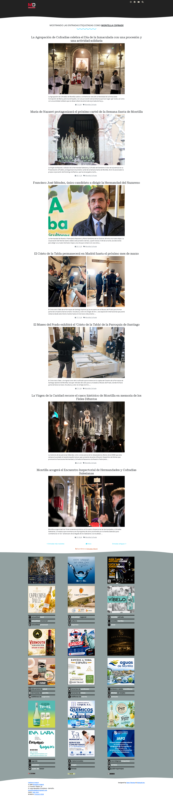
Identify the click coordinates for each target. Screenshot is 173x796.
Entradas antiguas (118, 544)
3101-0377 (36, 792)
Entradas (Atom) (92, 549)
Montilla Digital (38, 784)
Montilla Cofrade (90, 105)
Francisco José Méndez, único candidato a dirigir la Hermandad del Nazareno (86, 182)
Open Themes (130, 782)
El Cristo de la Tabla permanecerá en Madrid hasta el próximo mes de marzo (86, 253)
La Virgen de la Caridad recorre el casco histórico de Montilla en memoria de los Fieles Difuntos (86, 397)
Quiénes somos (33, 782)
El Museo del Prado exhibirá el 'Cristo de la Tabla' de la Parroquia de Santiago (87, 324)
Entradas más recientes (56, 544)
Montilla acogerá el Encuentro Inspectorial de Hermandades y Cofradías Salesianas (86, 471)
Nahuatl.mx (141, 782)
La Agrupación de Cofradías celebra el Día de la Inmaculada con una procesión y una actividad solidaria (86, 39)
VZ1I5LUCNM (39, 794)
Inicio (89, 544)
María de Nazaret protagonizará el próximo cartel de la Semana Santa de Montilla (86, 111)
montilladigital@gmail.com (37, 790)
